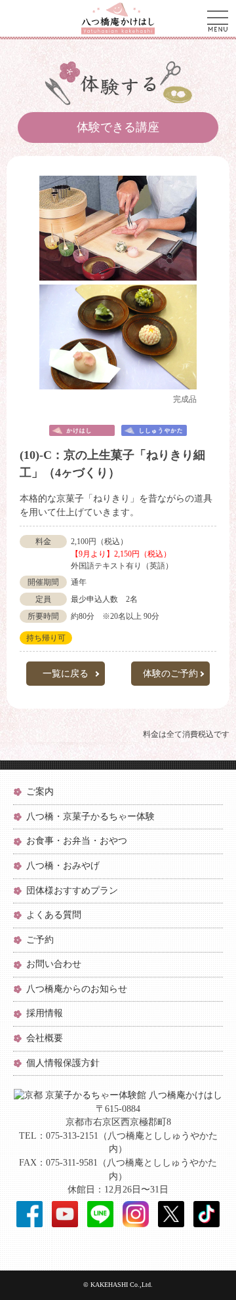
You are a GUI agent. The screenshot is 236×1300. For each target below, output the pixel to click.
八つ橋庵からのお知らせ (76, 989)
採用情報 (44, 1013)
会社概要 (44, 1038)
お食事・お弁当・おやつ (76, 841)
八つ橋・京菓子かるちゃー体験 (90, 816)
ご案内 (40, 792)
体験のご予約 (170, 674)
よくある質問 (53, 915)
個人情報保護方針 (63, 1063)
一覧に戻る (65, 674)
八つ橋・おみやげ (63, 866)
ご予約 (40, 940)
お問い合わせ (53, 964)
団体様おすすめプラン (72, 891)
